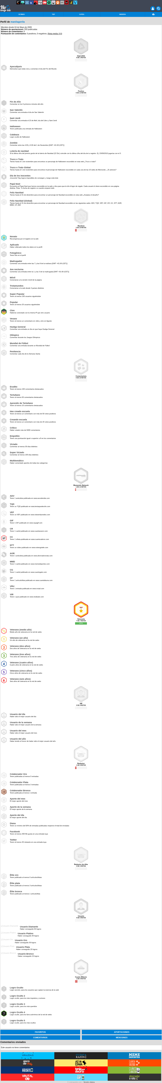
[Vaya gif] (62, 2)
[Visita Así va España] (81, 1062)
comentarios (40, 1037)
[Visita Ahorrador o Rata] (134, 1077)
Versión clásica (89, 1082)
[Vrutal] (44, 2)
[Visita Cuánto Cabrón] (134, 1070)
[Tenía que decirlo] (66, 2)
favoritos (40, 1032)
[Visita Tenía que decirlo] (81, 1070)
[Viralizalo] (75, 2)
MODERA (122, 14)
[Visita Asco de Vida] (27, 1062)
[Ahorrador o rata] (71, 2)
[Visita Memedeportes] (134, 1055)
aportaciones (121, 1032)
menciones (121, 1037)
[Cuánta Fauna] (58, 2)
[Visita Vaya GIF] (81, 1077)
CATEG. (81, 14)
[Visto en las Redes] (31, 2)
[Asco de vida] (18, 2)
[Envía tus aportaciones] (153, 14)
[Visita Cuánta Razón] (81, 1055)
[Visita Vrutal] (27, 1077)
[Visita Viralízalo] (27, 1055)
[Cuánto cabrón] (40, 2)
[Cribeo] (49, 2)
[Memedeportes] (27, 2)
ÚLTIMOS (22, 14)
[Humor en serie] (53, 2)
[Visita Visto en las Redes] (27, 1070)
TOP (53, 14)
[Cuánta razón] (23, 2)
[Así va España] (36, 2)
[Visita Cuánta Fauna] (134, 1062)
